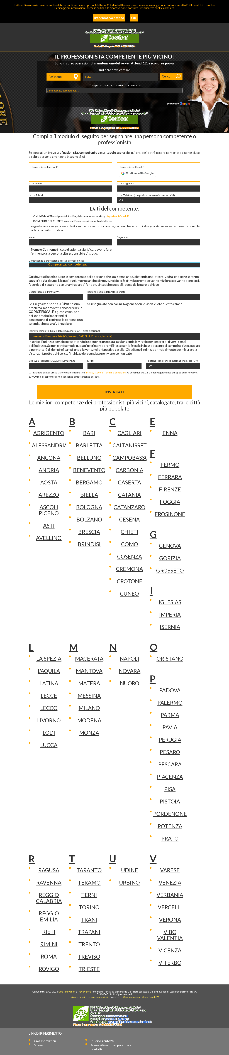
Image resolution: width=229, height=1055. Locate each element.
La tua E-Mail (36, 195)
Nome (32, 237)
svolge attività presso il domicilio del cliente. (72, 221)
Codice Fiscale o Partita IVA (44, 291)
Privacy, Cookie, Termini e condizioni (106, 372)
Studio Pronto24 (150, 997)
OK (134, 18)
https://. (117, 1015)
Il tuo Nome (35, 183)
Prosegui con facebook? (45, 166)
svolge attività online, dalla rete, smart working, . (81, 216)
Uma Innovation (67, 991)
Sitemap (39, 1045)
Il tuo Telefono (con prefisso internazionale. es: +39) (146, 195)
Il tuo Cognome (125, 183)
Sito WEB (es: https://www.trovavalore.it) (52, 360)
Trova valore (84, 991)
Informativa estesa (109, 18)
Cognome (122, 237)
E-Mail (90, 360)
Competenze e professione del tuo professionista (56, 260)
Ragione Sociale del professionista (106, 291)
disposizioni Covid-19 (118, 216)
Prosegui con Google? (132, 166)
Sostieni (118, 37)
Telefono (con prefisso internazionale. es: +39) (172, 360)
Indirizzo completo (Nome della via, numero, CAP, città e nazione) (64, 330)
